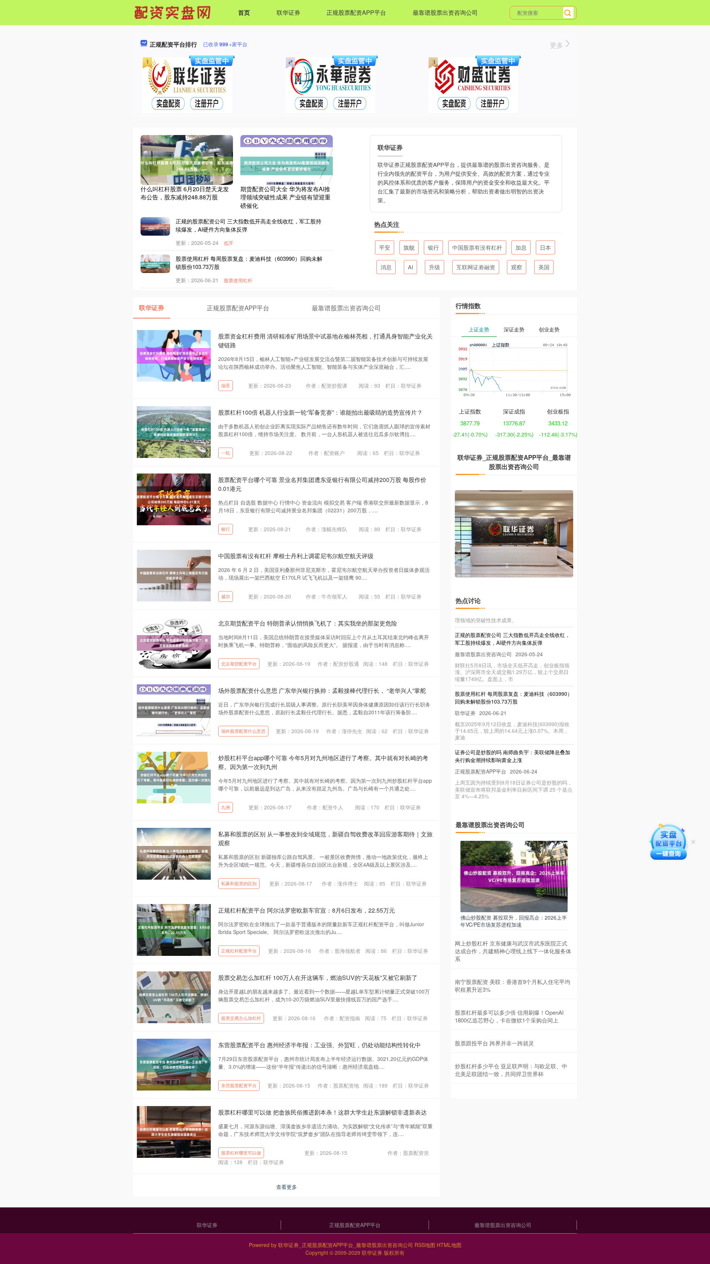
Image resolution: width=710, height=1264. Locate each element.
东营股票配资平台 (239, 1085)
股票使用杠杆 (238, 280)
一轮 (225, 452)
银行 (433, 247)
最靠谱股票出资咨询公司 (445, 12)
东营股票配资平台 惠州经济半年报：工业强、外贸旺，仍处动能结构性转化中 (319, 1045)
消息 (386, 267)
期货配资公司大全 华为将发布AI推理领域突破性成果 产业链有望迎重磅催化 (285, 197)
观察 (516, 267)
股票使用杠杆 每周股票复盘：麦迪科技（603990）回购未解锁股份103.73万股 (513, 682)
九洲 (225, 807)
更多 (557, 45)
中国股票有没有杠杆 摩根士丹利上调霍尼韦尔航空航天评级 (295, 556)
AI (410, 267)
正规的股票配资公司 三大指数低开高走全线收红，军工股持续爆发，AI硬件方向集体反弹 (512, 623)
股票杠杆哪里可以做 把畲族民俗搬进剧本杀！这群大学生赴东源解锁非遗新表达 (322, 1112)
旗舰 (409, 247)
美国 (544, 267)
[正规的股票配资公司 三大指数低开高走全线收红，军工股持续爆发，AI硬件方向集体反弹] (155, 226)
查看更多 (286, 1186)
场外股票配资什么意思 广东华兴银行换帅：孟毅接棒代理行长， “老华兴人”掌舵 (322, 690)
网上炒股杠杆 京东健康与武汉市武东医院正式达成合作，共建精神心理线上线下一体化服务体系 (513, 951)
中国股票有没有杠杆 (477, 247)
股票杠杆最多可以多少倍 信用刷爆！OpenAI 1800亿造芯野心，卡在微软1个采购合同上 (509, 1016)
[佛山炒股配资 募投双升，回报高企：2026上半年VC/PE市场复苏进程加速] (514, 875)
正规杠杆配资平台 (239, 950)
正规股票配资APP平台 (356, 12)
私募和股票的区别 (239, 883)
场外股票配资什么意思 (243, 731)
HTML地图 (449, 1244)
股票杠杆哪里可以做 (241, 1152)
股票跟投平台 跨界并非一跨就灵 (494, 1043)
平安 (384, 247)
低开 (228, 242)
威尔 (225, 596)
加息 (521, 247)
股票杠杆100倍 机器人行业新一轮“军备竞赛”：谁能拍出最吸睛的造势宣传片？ (320, 412)
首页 (244, 12)
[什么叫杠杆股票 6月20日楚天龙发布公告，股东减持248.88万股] (187, 165)
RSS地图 (425, 1244)
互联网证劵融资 (475, 267)
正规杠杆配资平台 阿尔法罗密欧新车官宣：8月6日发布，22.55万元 (306, 910)
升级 (434, 267)
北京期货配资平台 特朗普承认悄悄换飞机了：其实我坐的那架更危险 (307, 623)
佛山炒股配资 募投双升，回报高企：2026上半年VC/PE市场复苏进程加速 (513, 921)
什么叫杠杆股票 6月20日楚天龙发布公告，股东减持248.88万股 (185, 193)
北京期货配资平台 (239, 663)
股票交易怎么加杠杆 (241, 1018)
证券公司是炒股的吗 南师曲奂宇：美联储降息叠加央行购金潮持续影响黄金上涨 (512, 740)
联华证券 (288, 12)
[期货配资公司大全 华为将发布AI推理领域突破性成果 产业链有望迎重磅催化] (286, 165)
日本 (545, 247)
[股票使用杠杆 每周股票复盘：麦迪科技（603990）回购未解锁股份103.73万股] (155, 263)
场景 (225, 385)
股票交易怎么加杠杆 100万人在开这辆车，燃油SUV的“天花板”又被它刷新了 (317, 977)
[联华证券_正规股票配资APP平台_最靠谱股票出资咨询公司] (173, 12)
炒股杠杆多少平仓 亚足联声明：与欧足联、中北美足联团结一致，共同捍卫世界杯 (511, 1070)
